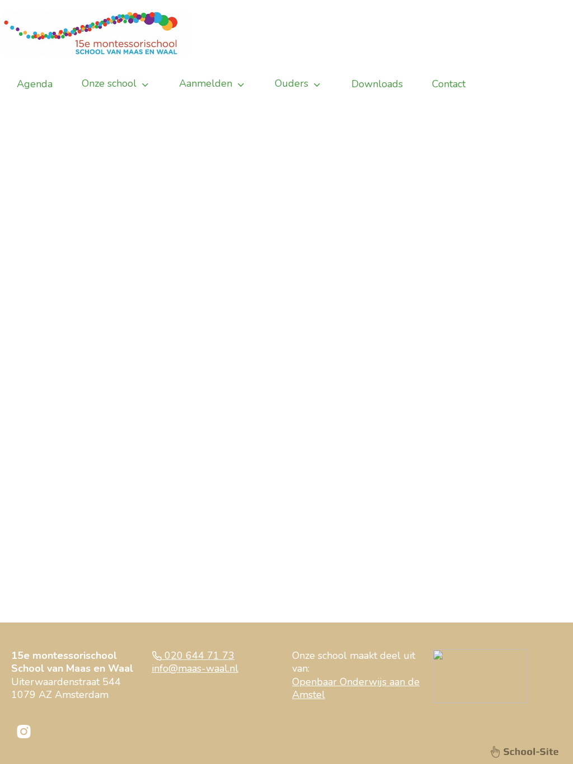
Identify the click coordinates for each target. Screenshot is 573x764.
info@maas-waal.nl (195, 668)
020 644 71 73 (198, 655)
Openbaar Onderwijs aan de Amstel (356, 688)
